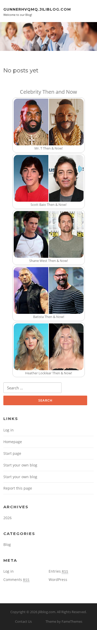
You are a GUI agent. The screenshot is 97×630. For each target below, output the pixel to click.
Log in (8, 430)
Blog (7, 544)
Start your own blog (20, 465)
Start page (12, 453)
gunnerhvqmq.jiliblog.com (37, 9)
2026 (7, 517)
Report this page (17, 488)
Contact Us (23, 621)
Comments (16, 579)
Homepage (12, 441)
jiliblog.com (46, 611)
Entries (58, 571)
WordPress (58, 579)
